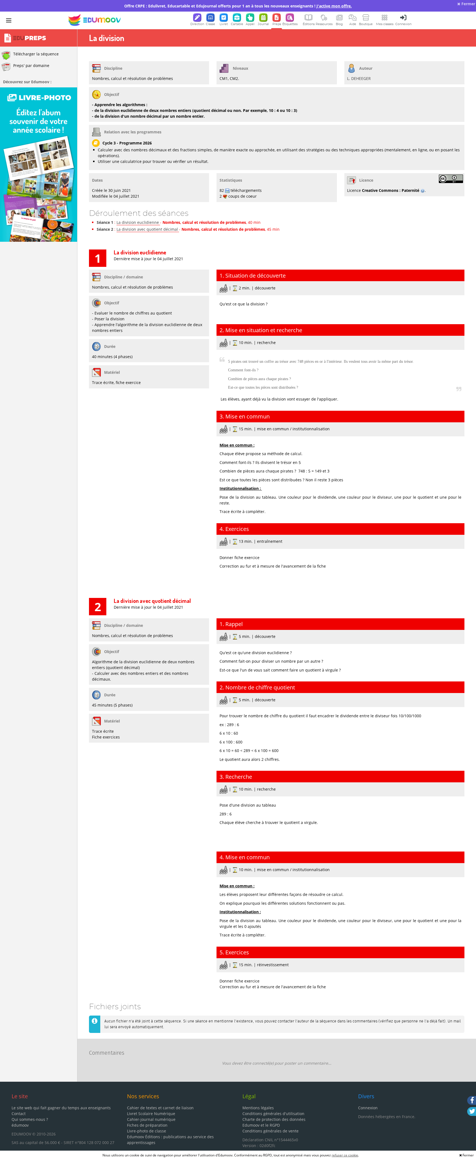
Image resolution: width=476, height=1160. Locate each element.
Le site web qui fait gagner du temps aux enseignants (61, 1107)
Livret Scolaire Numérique (151, 1113)
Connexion (368, 1107)
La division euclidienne (138, 222)
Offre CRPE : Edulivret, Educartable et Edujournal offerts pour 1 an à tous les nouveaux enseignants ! (238, 6)
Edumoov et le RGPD (261, 1125)
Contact (19, 1113)
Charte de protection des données (273, 1119)
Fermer (467, 3)
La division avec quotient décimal (148, 229)
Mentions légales (258, 1107)
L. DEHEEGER (359, 78)
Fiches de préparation (147, 1125)
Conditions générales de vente (270, 1131)
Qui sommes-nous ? (30, 1119)
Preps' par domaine (31, 65)
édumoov (20, 1125)
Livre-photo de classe (146, 1131)
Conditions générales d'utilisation (273, 1113)
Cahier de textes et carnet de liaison (160, 1107)
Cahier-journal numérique (151, 1119)
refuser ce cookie (345, 1155)
